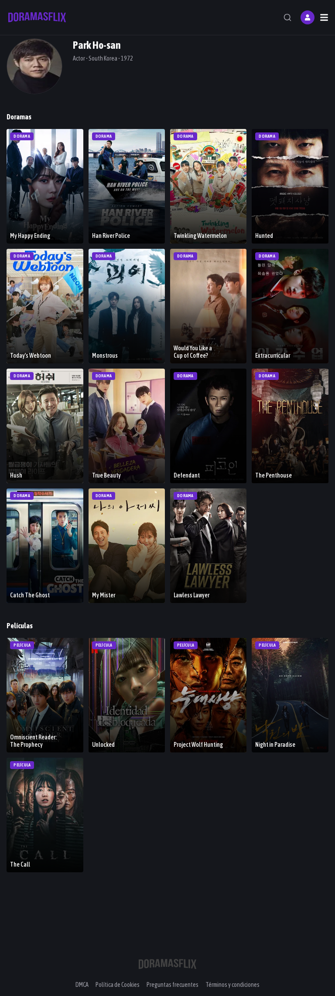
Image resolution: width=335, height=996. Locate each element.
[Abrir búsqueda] (287, 17)
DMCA (82, 984)
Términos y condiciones (232, 984)
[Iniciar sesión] (307, 17)
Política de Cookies (118, 984)
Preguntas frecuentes (172, 984)
